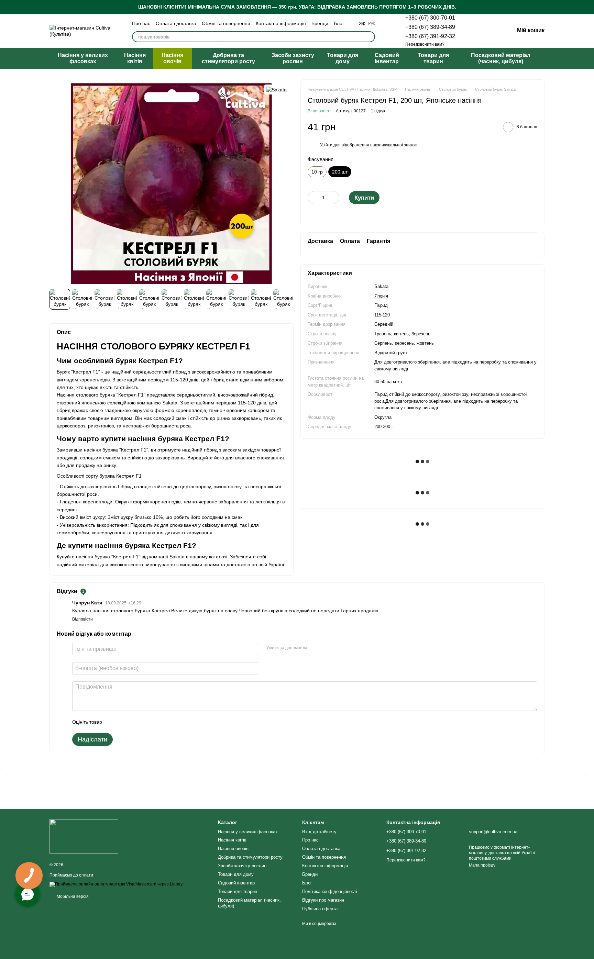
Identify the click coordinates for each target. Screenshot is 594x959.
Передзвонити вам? (424, 44)
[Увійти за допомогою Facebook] (314, 648)
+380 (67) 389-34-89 (430, 27)
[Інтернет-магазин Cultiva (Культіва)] (84, 836)
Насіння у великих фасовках (83, 58)
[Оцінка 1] (113, 722)
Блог (339, 23)
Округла (383, 417)
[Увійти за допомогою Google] (325, 648)
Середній (383, 324)
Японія (381, 296)
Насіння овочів (172, 58)
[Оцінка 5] (157, 722)
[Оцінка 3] (135, 722)
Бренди (319, 23)
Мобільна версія (72, 896)
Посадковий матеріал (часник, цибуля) (500, 58)
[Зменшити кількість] (313, 197)
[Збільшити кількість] (334, 197)
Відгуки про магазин (323, 900)
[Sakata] (276, 89)
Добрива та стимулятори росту (228, 58)
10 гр (317, 172)
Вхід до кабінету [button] (319, 831)
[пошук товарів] (369, 36)
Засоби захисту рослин (293, 58)
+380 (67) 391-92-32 (430, 36)
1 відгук (378, 111)
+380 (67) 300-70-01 (430, 18)
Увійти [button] (326, 145)
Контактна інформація (281, 23)
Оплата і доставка (176, 23)
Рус (371, 23)
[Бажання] (473, 30)
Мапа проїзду (482, 865)
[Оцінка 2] (124, 722)
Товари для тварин (433, 58)
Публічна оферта (320, 908)
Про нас (141, 23)
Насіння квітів (135, 58)
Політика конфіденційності (329, 891)
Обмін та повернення (226, 23)
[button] (588, 7)
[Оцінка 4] (146, 722)
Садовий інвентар (387, 58)
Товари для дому (342, 58)
